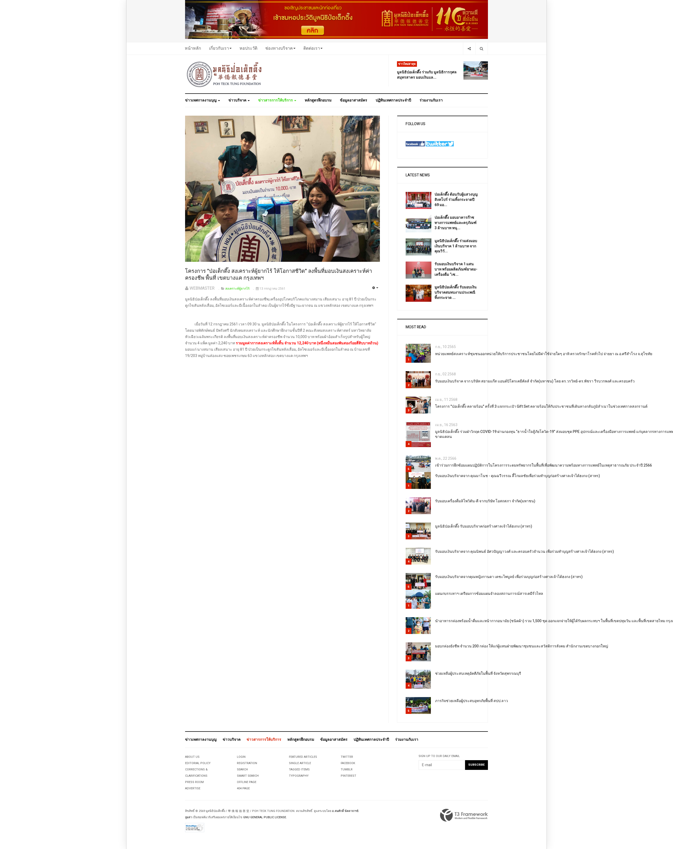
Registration (247, 763)
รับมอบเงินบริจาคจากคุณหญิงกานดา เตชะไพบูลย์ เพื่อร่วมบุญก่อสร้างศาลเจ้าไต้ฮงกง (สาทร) (509, 577)
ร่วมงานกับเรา (431, 100)
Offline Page (246, 782)
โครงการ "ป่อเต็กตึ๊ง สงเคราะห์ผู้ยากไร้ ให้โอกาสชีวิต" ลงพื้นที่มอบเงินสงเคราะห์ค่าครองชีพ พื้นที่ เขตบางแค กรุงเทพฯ (278, 274)
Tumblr (347, 769)
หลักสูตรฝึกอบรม (318, 100)
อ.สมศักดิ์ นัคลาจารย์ (345, 811)
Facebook (348, 763)
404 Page (243, 788)
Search (242, 769)
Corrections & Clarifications (196, 772)
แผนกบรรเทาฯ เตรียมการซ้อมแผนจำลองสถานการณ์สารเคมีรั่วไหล (489, 593)
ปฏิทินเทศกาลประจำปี (393, 100)
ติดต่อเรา (311, 48)
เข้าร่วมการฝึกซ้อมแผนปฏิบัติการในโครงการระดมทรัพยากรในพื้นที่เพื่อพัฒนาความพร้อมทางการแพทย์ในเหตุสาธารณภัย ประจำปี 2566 (543, 465)
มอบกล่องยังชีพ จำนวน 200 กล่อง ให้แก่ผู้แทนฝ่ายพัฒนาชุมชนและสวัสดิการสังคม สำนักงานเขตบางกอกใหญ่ (521, 646)
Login (241, 757)
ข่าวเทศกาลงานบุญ (201, 100)
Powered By (464, 815)
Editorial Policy (198, 763)
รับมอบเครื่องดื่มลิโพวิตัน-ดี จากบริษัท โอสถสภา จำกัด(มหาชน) (485, 501)
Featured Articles (303, 757)
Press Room (194, 782)
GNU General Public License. (265, 817)
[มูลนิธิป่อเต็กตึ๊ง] (224, 74)
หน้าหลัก (193, 48)
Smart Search (248, 776)
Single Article (300, 763)
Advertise (192, 788)
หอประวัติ (248, 48)
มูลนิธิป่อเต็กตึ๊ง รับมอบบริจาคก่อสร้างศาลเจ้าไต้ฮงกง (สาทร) (483, 526)
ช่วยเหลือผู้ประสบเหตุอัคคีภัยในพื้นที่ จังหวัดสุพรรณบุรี (478, 673)
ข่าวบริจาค (237, 100)
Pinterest (348, 776)
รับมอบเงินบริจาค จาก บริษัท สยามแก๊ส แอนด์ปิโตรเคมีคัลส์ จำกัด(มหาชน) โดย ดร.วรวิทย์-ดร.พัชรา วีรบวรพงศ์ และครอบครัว (535, 381)
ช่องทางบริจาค (279, 48)
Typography (299, 776)
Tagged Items (299, 769)
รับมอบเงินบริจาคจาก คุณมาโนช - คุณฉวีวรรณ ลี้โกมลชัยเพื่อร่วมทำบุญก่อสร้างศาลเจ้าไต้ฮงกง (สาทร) (517, 476)
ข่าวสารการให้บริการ (276, 100)
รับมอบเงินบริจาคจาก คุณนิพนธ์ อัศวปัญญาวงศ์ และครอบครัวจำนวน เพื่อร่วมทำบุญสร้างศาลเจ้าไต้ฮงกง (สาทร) (524, 551)
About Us (192, 757)
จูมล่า (188, 817)
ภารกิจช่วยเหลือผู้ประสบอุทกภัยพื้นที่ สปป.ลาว (471, 701)
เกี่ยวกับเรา (219, 48)
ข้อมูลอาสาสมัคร (353, 100)
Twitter (347, 757)
